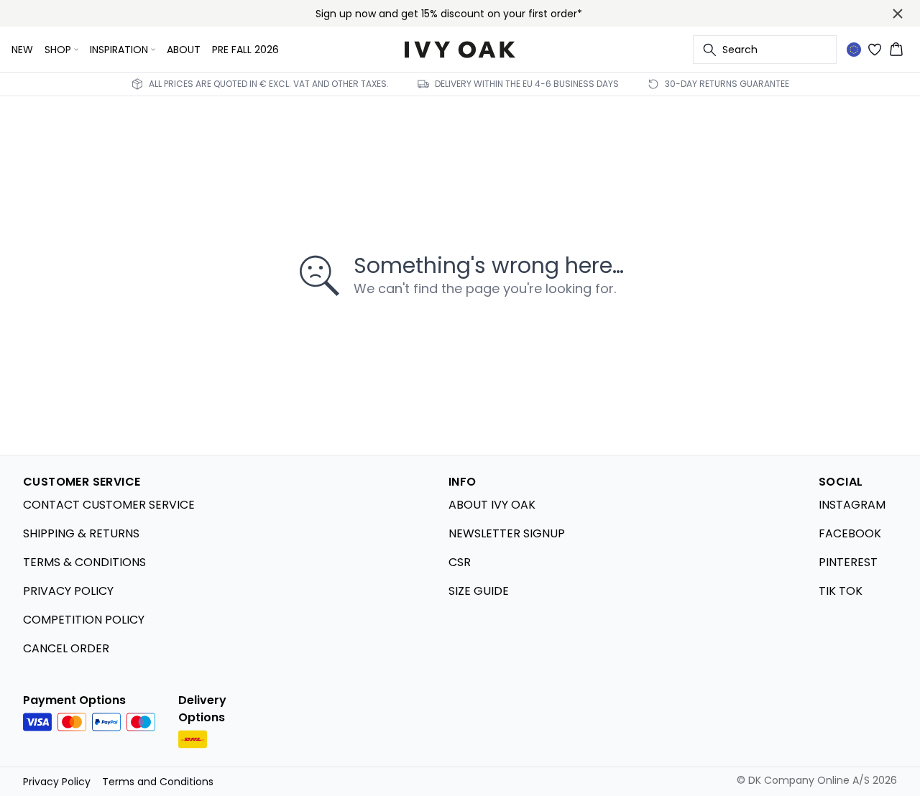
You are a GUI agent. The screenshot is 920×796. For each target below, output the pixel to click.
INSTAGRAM (852, 504)
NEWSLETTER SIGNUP (506, 533)
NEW (22, 49)
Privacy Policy (57, 781)
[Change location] (853, 49)
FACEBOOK (850, 533)
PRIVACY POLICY (68, 591)
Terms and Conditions (157, 781)
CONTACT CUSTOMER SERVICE (109, 504)
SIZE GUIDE (478, 591)
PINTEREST (848, 562)
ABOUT (184, 49)
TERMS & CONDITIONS (84, 562)
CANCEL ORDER (66, 648)
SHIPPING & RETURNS (81, 533)
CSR (459, 562)
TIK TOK (840, 591)
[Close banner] (897, 13)
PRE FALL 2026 (245, 49)
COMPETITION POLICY (83, 619)
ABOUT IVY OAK (491, 504)
